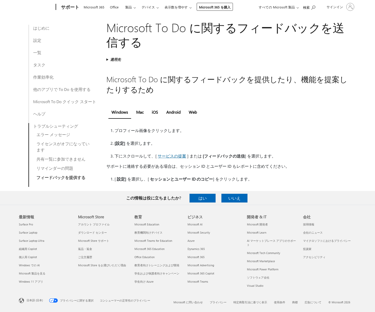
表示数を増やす (176, 7)
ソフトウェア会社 (258, 277)
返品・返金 (85, 249)
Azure (191, 241)
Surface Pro (26, 224)
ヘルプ (39, 113)
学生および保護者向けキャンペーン (156, 273)
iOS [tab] (155, 112)
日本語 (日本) (35, 300)
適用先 (115, 59)
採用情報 (308, 224)
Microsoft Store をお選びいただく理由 (102, 265)
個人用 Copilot (28, 257)
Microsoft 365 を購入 (215, 7)
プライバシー (218, 302)
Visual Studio (255, 285)
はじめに (41, 28)
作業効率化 (43, 77)
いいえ (234, 198)
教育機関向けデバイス (148, 232)
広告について (313, 302)
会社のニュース (313, 232)
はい (202, 198)
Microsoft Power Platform (262, 269)
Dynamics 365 (196, 249)
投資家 (307, 249)
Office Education (144, 257)
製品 (128, 7)
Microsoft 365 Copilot (201, 273)
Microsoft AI (195, 224)
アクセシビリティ (314, 257)
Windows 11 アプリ (31, 281)
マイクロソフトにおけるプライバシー (327, 241)
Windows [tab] (119, 112)
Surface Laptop (28, 232)
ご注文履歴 (85, 257)
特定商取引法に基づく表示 (250, 302)
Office (114, 7)
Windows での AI (29, 265)
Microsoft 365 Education (149, 249)
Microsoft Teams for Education (153, 241)
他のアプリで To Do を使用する (62, 89)
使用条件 (279, 302)
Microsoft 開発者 (257, 224)
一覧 (37, 52)
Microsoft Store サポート (93, 241)
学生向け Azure (144, 281)
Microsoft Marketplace (261, 261)
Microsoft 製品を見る (32, 273)
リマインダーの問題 (54, 168)
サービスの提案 (172, 156)
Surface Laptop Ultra (31, 241)
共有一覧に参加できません (60, 159)
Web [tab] (193, 112)
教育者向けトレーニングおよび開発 (156, 265)
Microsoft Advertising (201, 265)
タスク (39, 64)
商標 (295, 302)
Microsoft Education (146, 224)
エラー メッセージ (53, 134)
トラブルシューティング (55, 126)
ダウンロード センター (92, 232)
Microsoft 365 (94, 7)
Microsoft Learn (256, 232)
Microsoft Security (199, 232)
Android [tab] (173, 112)
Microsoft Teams (198, 281)
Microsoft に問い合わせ (188, 302)
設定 (37, 40)
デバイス (148, 7)
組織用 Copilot (28, 249)
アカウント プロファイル (94, 224)
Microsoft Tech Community (263, 253)
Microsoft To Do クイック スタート (64, 101)
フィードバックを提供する (60, 177)
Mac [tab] (140, 112)
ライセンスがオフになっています (63, 146)
